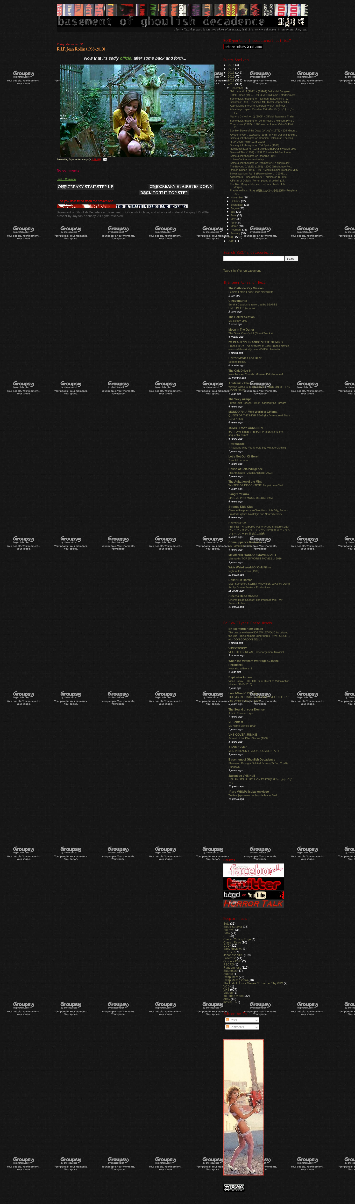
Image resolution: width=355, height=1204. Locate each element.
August (235, 208)
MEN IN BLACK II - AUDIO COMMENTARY (253, 750)
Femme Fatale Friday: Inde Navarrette (250, 291)
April (233, 222)
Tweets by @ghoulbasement (242, 270)
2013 (231, 72)
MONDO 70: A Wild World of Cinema (252, 411)
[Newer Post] (85, 187)
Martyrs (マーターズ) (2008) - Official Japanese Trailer (262, 116)
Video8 (228, 992)
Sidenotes (230, 970)
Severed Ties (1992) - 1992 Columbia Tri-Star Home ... (262, 152)
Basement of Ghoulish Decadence (251, 759)
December (237, 88)
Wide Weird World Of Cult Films (249, 567)
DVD (226, 945)
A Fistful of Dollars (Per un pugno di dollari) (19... (258, 180)
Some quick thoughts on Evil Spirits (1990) (254, 145)
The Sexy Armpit (239, 399)
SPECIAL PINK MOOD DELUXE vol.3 (250, 497)
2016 (231, 64)
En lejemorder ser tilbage (245, 628)
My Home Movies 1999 (242, 725)
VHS (226, 989)
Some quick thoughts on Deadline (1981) (253, 155)
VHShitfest (235, 722)
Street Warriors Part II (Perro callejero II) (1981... (258, 173)
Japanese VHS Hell (241, 775)
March (235, 226)
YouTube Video (233, 995)
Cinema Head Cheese (243, 596)
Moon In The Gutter (241, 329)
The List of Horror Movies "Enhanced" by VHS (253, 983)
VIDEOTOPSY (237, 648)
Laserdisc (229, 958)
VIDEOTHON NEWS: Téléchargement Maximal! (256, 652)
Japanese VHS (233, 955)
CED (226, 936)
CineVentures (237, 300)
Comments (236, 1027)
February (236, 229)
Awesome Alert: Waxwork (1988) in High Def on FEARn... (263, 134)
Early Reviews (232, 948)
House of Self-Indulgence (245, 469)
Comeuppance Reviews (244, 542)
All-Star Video (237, 747)
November (237, 197)
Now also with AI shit (240, 668)
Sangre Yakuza (238, 494)
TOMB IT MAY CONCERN (245, 427)
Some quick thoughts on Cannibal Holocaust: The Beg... (262, 138)
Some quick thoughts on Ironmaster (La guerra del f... (261, 162)
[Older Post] (181, 187)
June (234, 215)
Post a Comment (66, 179)
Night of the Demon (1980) (243, 571)
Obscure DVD (232, 961)
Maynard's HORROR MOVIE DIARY (252, 554)
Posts (233, 1020)
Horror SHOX (237, 522)
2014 (231, 68)
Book (226, 933)
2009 (231, 237)
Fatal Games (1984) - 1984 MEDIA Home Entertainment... (263, 95)
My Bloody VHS (237, 320)
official (126, 58)
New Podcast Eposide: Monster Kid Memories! (255, 374)
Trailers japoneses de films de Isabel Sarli (252, 795)
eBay (226, 999)
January (236, 233)
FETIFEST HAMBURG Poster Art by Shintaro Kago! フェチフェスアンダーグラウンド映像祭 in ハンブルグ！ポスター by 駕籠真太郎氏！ (259, 530)
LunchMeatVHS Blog (242, 693)
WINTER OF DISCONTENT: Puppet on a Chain (256, 485)
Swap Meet (230, 977)
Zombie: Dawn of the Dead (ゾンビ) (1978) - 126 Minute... (264, 130)
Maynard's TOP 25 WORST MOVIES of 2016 (255, 558)
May (233, 219)
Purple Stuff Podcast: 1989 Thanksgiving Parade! (257, 402)
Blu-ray (228, 929)
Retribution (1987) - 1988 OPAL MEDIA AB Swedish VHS (263, 148)
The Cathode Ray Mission (245, 288)
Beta (226, 923)
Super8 (228, 973)
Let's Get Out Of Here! (243, 456)
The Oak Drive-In (239, 370)
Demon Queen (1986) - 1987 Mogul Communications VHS (264, 169)
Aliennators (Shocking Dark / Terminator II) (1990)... (260, 176)
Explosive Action (240, 677)
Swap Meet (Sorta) (235, 980)
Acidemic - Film (239, 383)
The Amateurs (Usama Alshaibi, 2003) (250, 472)
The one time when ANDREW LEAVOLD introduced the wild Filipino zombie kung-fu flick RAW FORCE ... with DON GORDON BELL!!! (259, 636)
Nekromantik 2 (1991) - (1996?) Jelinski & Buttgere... (261, 91)
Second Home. (237, 361)
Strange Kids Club (240, 506)
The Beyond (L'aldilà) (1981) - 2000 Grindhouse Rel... (261, 166)
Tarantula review (238, 460)
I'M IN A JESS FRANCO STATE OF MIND (255, 342)
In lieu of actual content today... (248, 159)
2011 (231, 80)
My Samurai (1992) (239, 545)
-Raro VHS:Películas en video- (249, 791)
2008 (231, 240)
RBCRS (228, 964)
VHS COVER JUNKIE (242, 734)
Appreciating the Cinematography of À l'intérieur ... (259, 105)
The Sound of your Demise (246, 709)
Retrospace (236, 443)
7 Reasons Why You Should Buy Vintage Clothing (257, 447)
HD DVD (229, 951)
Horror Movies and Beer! (245, 358)
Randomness (232, 967)
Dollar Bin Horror (240, 579)
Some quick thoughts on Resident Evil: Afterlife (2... (259, 98)
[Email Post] (105, 159)
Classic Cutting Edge (237, 939)
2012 (231, 76)
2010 (231, 84)
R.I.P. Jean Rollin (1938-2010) (81, 49)
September (237, 204)
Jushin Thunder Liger (240, 713)
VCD (226, 986)
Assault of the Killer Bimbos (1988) (248, 738)
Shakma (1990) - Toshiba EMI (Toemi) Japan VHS (259, 102)
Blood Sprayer (232, 926)
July (233, 211)
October (236, 201)
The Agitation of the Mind (245, 481)
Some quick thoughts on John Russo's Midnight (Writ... (262, 120)
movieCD (229, 1002)
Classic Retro (232, 942)
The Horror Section (241, 317)
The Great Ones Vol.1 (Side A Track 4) (251, 333)
